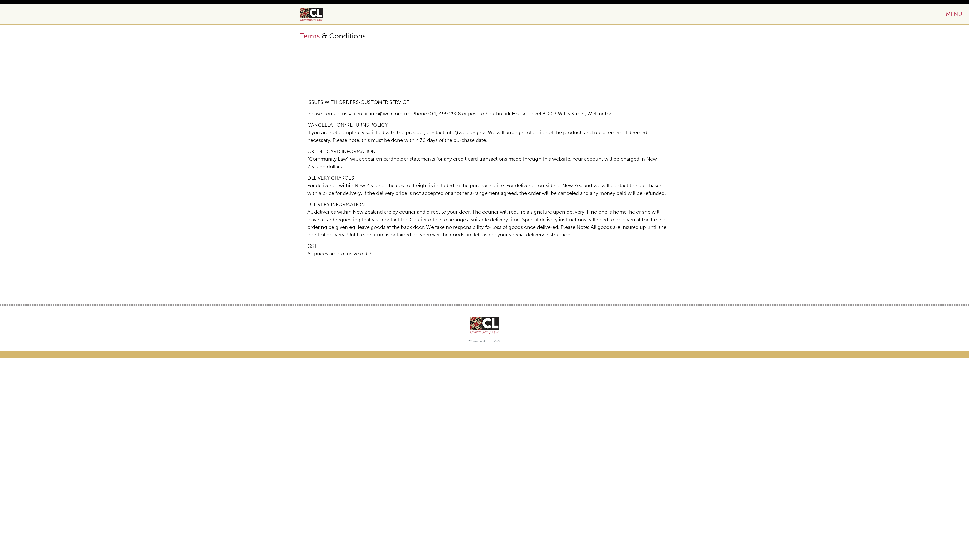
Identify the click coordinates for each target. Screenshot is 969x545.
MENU (954, 14)
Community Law (317, 14)
